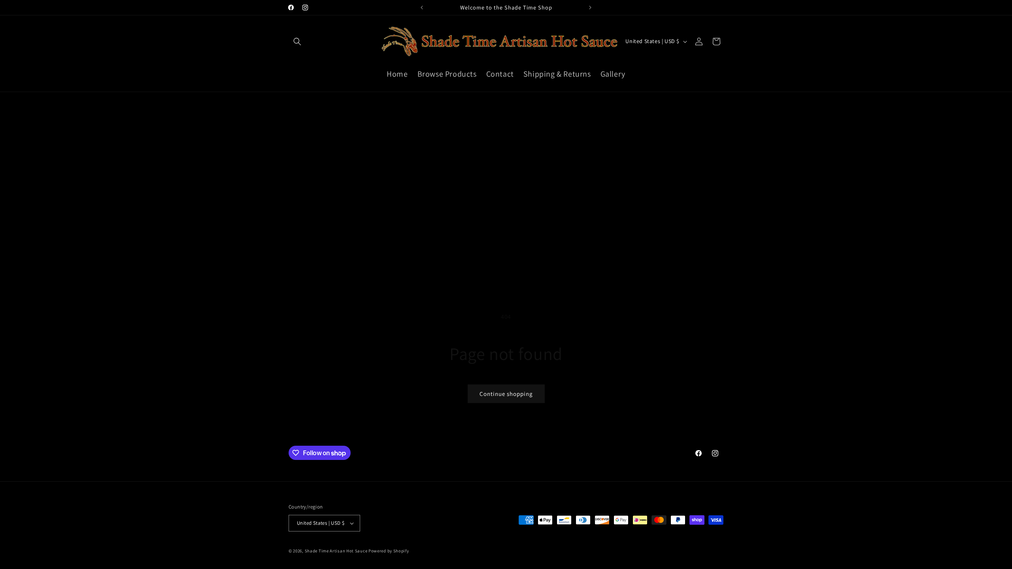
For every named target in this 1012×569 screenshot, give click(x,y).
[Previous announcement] (421, 7)
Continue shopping (506, 394)
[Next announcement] (590, 7)
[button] (297, 41)
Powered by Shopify (388, 551)
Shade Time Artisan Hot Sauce (336, 551)
